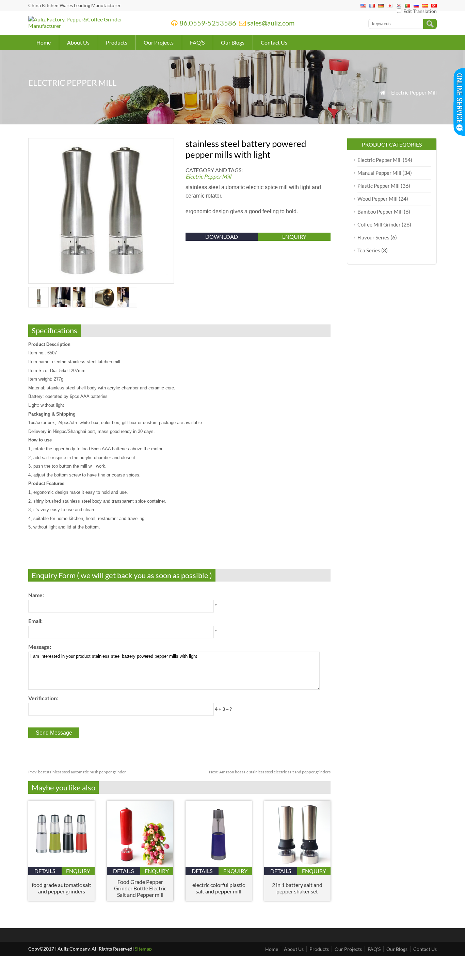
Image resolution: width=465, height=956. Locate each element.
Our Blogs (232, 42)
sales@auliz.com (270, 23)
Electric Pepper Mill (414, 92)
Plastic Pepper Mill (378, 186)
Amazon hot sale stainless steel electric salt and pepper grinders (270, 771)
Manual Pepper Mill (379, 173)
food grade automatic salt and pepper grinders (61, 888)
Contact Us (274, 42)
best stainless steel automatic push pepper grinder (77, 771)
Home (43, 42)
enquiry (294, 236)
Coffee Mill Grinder (379, 224)
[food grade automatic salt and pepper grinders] (61, 864)
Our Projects (159, 42)
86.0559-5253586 (207, 23)
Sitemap (143, 949)
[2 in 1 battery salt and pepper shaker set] (297, 864)
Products (116, 42)
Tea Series (368, 250)
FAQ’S (197, 42)
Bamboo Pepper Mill (380, 211)
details (44, 871)
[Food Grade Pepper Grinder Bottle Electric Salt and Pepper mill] (140, 864)
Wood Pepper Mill (377, 199)
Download (221, 236)
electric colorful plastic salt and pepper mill (218, 888)
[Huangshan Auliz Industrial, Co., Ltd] (91, 25)
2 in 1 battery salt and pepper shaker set (297, 888)
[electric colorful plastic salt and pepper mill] (219, 864)
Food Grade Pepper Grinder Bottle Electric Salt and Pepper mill (140, 888)
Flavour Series (373, 237)
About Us (78, 42)
